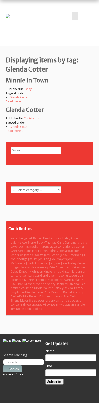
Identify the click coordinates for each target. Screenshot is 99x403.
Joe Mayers (59, 259)
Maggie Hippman (36, 280)
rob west (57, 296)
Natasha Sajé (76, 284)
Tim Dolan (18, 309)
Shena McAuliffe (22, 300)
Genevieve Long (53, 246)
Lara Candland (38, 275)
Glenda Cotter (19, 97)
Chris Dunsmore (68, 242)
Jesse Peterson (71, 255)
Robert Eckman (40, 296)
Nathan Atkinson (22, 288)
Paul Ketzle (28, 292)
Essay (28, 89)
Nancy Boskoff (57, 284)
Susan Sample (75, 304)
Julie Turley (69, 263)
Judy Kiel (55, 263)
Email (49, 366)
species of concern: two (48, 304)
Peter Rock (43, 292)
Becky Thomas (47, 242)
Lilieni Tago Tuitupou (63, 275)
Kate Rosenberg (60, 267)
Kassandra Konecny (35, 267)
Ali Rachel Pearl (40, 238)
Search (14, 369)
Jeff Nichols (52, 255)
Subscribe (54, 381)
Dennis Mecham (30, 246)
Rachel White (20, 296)
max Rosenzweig (60, 280)
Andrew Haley (61, 238)
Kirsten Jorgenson (74, 271)
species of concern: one (51, 300)
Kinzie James (53, 271)
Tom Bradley (33, 309)
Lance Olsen (19, 275)
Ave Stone (29, 242)
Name (50, 351)
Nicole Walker (44, 288)
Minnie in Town (27, 80)
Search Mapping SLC (18, 355)
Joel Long (45, 259)
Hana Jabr (31, 251)
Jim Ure (33, 259)
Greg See (17, 251)
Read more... (14, 101)
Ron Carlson (72, 296)
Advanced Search (14, 374)
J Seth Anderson (37, 263)
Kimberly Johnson (31, 271)
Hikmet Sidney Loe (51, 251)
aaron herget (20, 238)
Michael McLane (35, 284)
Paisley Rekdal (64, 288)
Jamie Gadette (34, 255)
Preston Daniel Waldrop (67, 292)
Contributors (32, 118)
